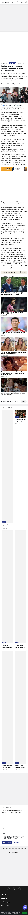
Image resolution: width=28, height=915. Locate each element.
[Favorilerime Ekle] (23, 109)
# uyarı (23, 401)
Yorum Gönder (7, 842)
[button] (18, 1)
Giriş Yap (16, 842)
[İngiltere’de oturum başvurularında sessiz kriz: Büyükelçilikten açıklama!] (7, 469)
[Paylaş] (26, 2)
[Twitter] (14, 889)
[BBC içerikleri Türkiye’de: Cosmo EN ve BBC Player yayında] (20, 590)
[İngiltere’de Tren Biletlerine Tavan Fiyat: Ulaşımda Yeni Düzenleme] (7, 590)
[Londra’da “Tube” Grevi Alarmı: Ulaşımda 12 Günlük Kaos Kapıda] (20, 469)
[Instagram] (19, 889)
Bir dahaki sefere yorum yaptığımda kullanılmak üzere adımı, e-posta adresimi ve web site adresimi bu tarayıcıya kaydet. (14, 837)
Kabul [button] (25, 913)
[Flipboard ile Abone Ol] (19, 105)
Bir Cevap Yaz (7, 807)
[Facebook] (9, 889)
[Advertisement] (14, 15)
